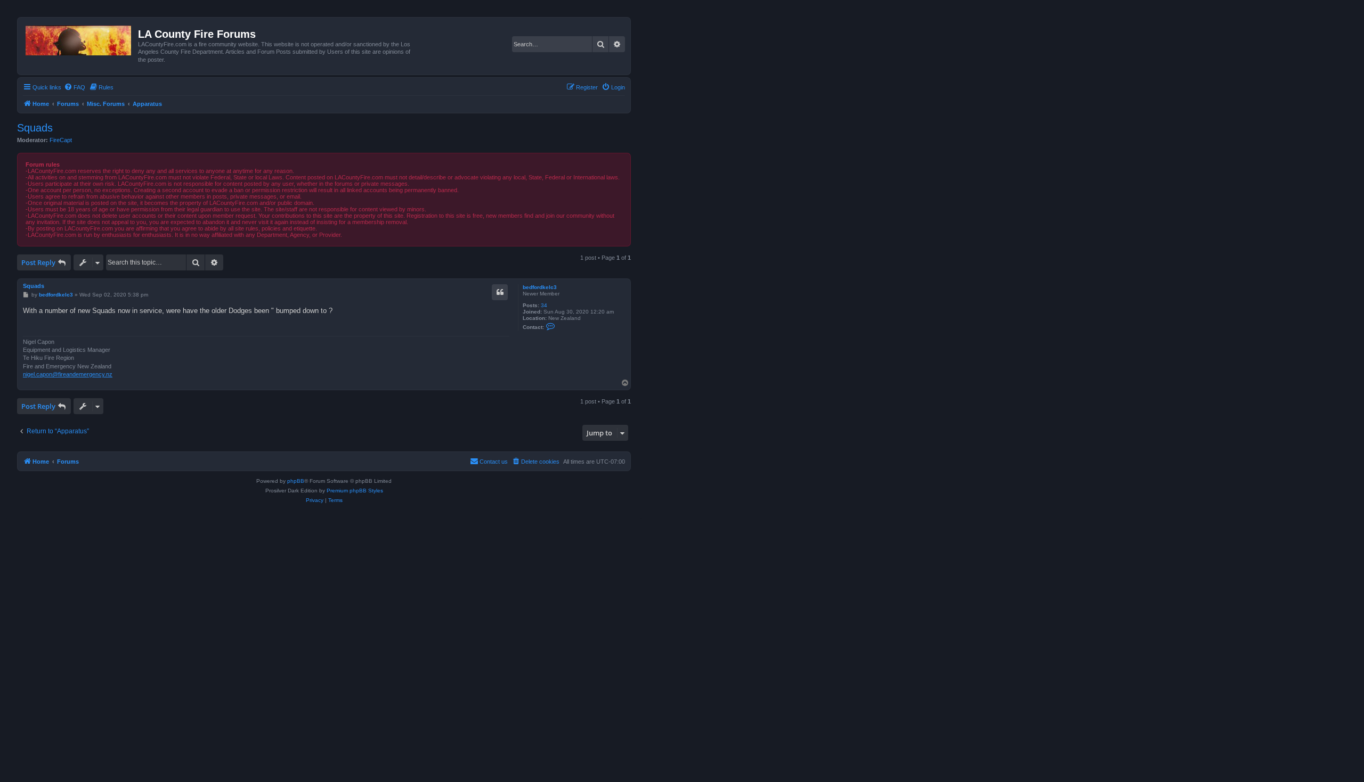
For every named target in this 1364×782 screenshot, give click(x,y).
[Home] (79, 38)
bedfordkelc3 (540, 287)
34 (544, 305)
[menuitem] (74, 87)
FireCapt (61, 140)
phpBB (295, 481)
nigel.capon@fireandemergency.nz (67, 374)
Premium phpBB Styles (355, 490)
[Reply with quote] (500, 292)
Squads (35, 128)
